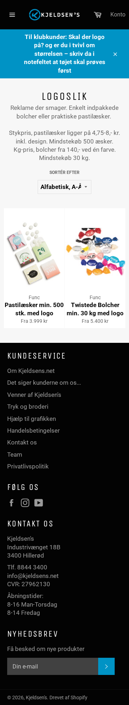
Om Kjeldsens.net (31, 370)
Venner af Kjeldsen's (34, 394)
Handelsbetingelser (33, 430)
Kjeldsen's (36, 697)
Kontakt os (22, 442)
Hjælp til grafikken (31, 418)
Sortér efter (64, 172)
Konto (117, 14)
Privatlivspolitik (28, 466)
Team (14, 454)
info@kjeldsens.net (33, 575)
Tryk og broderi (27, 406)
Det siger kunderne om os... (44, 382)
